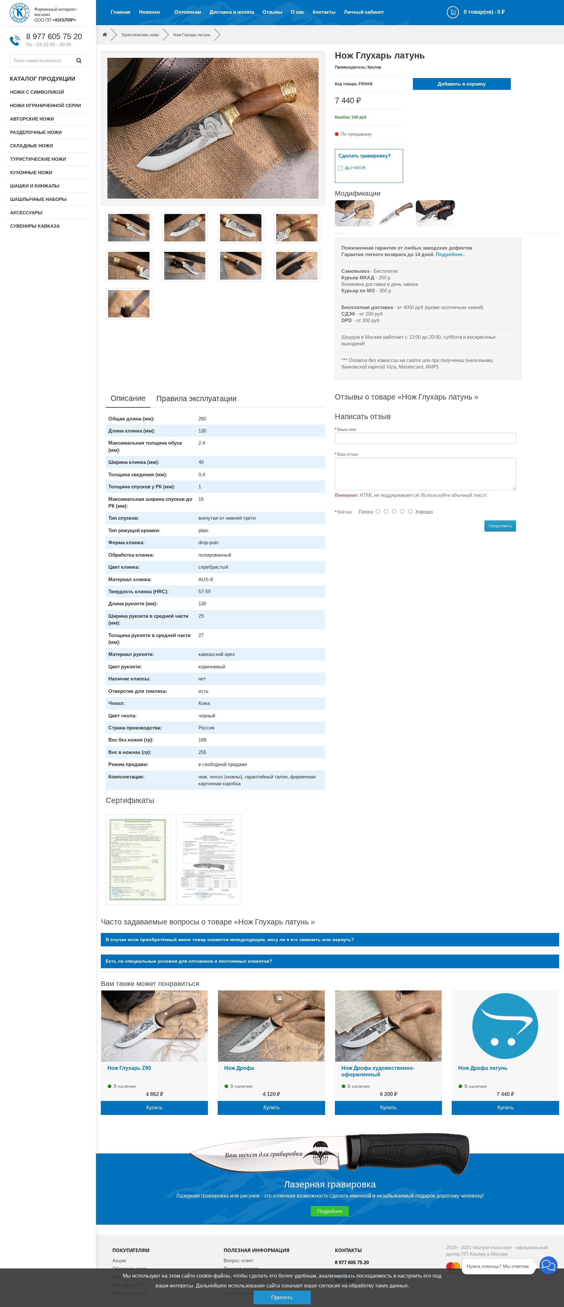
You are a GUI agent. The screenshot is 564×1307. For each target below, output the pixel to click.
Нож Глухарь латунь (192, 35)
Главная (121, 12)
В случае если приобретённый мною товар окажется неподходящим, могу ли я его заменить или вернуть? (230, 939)
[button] (548, 1265)
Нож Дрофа (239, 1068)
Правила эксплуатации (196, 398)
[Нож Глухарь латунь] (213, 127)
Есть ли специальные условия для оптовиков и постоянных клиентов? (189, 961)
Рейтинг (344, 512)
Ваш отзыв (347, 454)
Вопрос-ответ (239, 1260)
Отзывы (272, 12)
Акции (119, 1260)
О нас (297, 12)
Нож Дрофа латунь (483, 1068)
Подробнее (329, 1211)
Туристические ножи (140, 35)
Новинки (149, 12)
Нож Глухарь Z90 (129, 1068)
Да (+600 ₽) (355, 168)
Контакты (324, 12)
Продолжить (500, 526)
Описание (128, 398)
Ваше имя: (347, 429)
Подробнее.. (450, 254)
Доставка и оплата (232, 12)
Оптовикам (187, 12)
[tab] (330, 939)
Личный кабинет (364, 12)
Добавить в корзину (462, 84)
